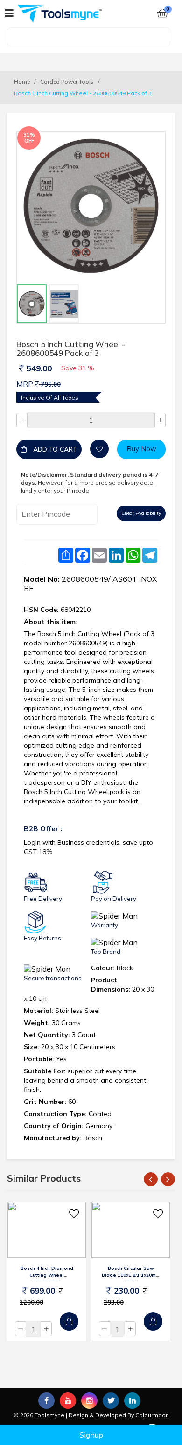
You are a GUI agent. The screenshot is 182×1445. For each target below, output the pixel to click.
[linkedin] (132, 1400)
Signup (91, 1434)
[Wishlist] (99, 449)
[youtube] (68, 1400)
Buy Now (141, 448)
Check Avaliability (141, 513)
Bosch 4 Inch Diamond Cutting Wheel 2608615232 (47, 1275)
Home (22, 81)
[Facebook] (46, 1400)
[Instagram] (89, 1400)
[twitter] (111, 1400)
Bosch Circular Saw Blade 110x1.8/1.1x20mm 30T (131, 1275)
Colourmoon (152, 1415)
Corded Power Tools (67, 81)
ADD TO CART (54, 449)
